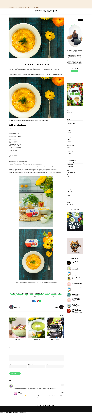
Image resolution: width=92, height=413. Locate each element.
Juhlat (16, 5)
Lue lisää (75, 71)
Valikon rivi (72, 68)
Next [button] (62, 315)
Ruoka (68, 121)
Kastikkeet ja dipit (72, 134)
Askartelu (27, 7)
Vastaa (62, 384)
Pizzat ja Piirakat (70, 166)
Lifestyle (30, 5)
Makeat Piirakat (71, 162)
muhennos (18, 296)
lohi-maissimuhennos (39, 293)
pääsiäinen (70, 178)
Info (82, 11)
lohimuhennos (54, 293)
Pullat (70, 155)
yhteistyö (54, 296)
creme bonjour (20, 293)
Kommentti (11, 354)
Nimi (10, 364)
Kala (24, 60)
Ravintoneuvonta (70, 117)
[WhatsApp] (40, 301)
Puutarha (68, 119)
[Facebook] (33, 301)
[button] (89, 1)
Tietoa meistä (37, 5)
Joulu (69, 181)
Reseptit (14, 11)
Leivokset (70, 158)
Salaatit (69, 141)
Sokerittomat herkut (13, 3)
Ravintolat (69, 189)
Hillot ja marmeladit (72, 137)
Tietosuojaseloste (13, 7)
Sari (19, 392)
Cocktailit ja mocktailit (71, 172)
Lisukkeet (69, 132)
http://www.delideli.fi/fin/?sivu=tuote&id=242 (53, 395)
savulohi (28, 296)
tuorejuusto (41, 296)
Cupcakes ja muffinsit (72, 160)
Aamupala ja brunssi (71, 123)
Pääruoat (31, 60)
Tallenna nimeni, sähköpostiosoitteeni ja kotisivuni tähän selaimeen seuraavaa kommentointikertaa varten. (28, 370)
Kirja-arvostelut (70, 191)
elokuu (27, 293)
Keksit (70, 157)
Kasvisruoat (70, 130)
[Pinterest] (38, 301)
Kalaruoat (69, 128)
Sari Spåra (68, 76)
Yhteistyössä (21, 7)
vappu (69, 176)
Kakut (70, 153)
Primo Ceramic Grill (55, 339)
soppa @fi (34, 296)
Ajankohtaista (76, 11)
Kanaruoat (69, 126)
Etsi (67, 18)
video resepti (48, 296)
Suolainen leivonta (34, 3)
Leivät (69, 168)
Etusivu (68, 110)
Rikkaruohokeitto (36, 339)
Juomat (10, 5)
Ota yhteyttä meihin (35, 7)
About (19, 11)
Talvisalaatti (17, 339)
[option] (17, 330)
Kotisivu (47, 364)
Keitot (27, 60)
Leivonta (26, 3)
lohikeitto (47, 293)
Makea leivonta (70, 151)
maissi (60, 293)
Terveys (68, 114)
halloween (69, 179)
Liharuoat (69, 125)
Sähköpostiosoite (31, 364)
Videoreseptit (40, 60)
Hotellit (69, 187)
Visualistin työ (69, 112)
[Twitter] (35, 301)
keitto (32, 293)
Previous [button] (60, 315)
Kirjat (69, 195)
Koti (10, 11)
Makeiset (21, 3)
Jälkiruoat (69, 143)
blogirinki (13, 293)
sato (23, 296)
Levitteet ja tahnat (72, 135)
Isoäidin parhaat (23, 5)
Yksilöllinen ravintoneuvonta (65, 11)
